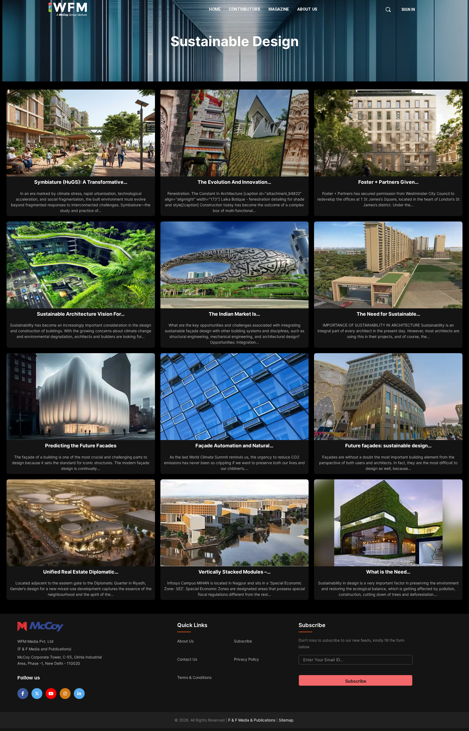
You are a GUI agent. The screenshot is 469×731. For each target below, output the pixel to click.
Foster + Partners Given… (388, 182)
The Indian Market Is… (234, 314)
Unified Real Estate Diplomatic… (80, 572)
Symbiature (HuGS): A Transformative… (80, 182)
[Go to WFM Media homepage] (68, 9)
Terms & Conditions (194, 677)
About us (185, 641)
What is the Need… (388, 572)
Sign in (408, 9)
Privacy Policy (246, 659)
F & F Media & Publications (251, 720)
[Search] (388, 9)
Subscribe (243, 641)
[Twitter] (36, 693)
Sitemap (286, 720)
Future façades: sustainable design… (388, 445)
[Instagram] (65, 693)
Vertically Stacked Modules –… (234, 572)
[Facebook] (22, 693)
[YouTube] (51, 693)
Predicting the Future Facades (80, 445)
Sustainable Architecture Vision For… (81, 314)
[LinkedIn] (79, 693)
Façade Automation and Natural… (234, 445)
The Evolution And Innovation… (234, 182)
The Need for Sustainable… (388, 314)
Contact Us (187, 659)
